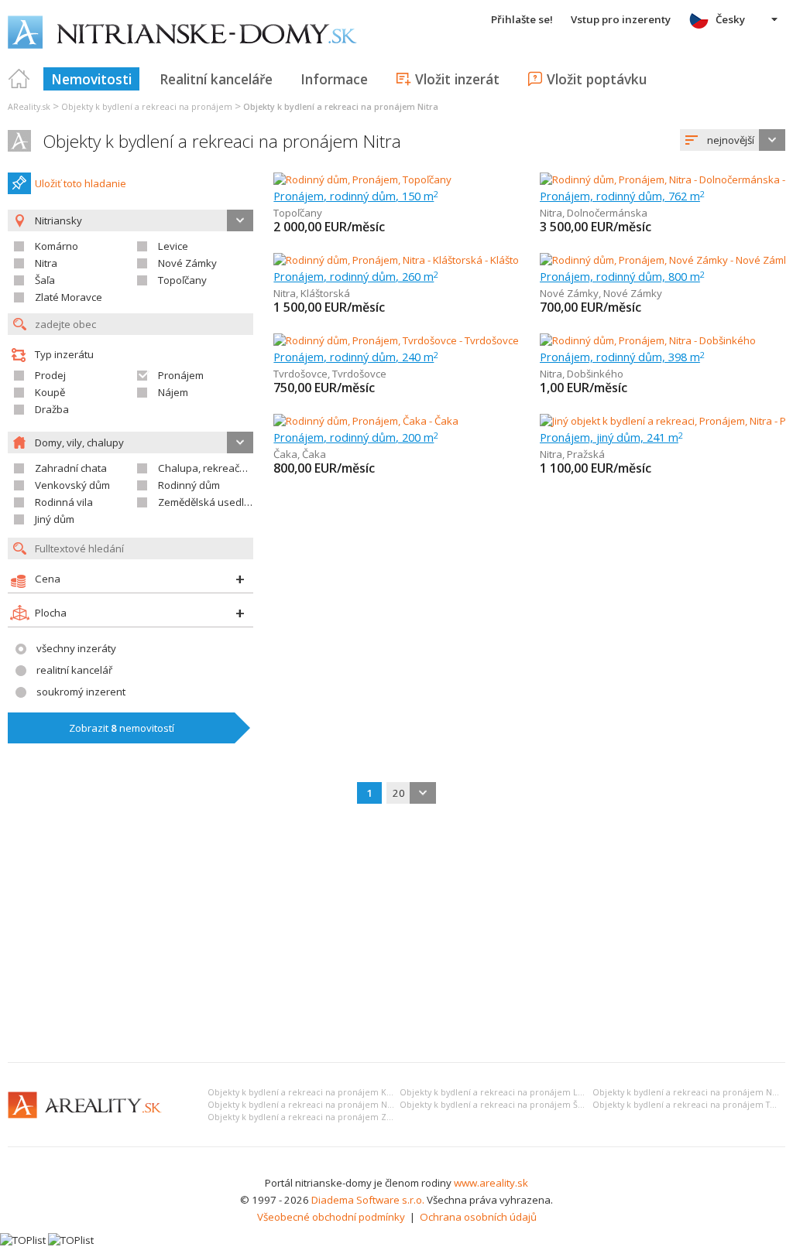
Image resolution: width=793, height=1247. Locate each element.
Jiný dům (54, 519)
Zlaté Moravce (68, 297)
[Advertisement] (396, 934)
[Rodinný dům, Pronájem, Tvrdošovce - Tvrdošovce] (396, 340)
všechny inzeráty (76, 648)
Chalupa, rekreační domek (220, 468)
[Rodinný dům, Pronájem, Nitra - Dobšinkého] (648, 340)
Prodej (50, 375)
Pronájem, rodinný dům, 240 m (355, 356)
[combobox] (732, 140)
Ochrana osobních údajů (478, 1217)
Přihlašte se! (522, 19)
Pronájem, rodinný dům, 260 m (355, 276)
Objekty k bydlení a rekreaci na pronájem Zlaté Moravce (324, 1117)
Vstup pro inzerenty (621, 19)
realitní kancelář (74, 670)
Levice (173, 246)
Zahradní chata (71, 468)
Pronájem (181, 375)
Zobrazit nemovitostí (121, 728)
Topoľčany (182, 280)
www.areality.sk (491, 1183)
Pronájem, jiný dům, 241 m (611, 437)
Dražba (52, 409)
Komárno (56, 246)
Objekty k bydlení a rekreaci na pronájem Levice (499, 1092)
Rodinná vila (64, 502)
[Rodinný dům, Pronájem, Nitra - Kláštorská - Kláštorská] (400, 260)
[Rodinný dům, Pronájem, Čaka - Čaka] (365, 421)
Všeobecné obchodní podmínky (331, 1217)
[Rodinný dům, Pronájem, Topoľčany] (362, 179)
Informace (334, 79)
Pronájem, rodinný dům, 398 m (622, 356)
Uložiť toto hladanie (80, 183)
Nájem (173, 392)
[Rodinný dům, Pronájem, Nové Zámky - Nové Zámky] (662, 260)
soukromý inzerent (80, 692)
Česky (730, 19)
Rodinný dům (189, 485)
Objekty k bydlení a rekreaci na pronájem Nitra (222, 141)
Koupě (50, 392)
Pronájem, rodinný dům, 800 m (622, 276)
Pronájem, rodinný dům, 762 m (622, 195)
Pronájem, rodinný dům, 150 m (355, 195)
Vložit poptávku (597, 79)
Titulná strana (19, 79)
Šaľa (45, 280)
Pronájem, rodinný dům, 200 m (355, 437)
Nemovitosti (91, 79)
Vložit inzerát (457, 79)
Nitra (46, 263)
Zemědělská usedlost (208, 502)
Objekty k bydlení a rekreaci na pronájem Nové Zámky (319, 1104)
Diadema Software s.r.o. (367, 1200)
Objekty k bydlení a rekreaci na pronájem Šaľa (494, 1104)
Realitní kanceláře (216, 79)
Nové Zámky (187, 263)
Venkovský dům (72, 485)
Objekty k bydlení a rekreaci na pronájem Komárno (314, 1092)
